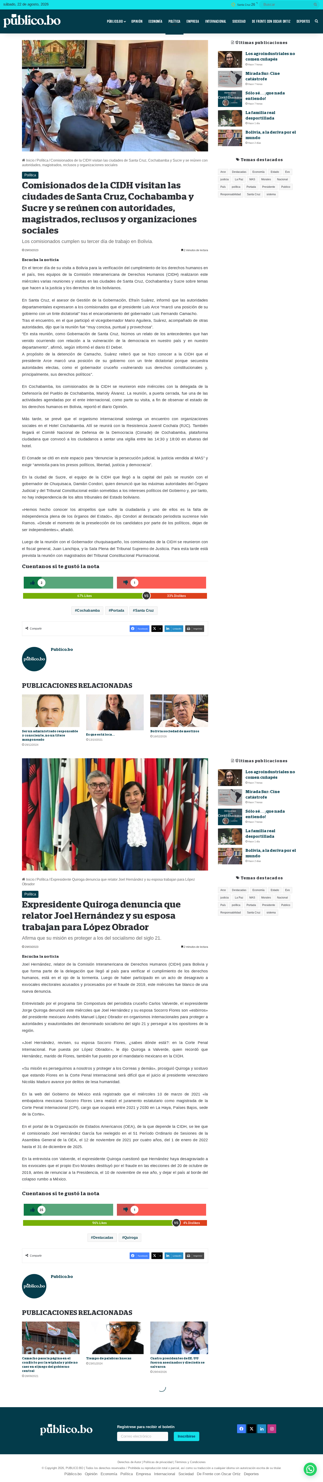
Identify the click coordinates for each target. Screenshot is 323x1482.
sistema (271, 194)
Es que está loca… (100, 734)
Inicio (29, 160)
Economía (155, 21)
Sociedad (239, 21)
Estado (275, 171)
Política (174, 21)
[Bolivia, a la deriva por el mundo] (230, 138)
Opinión (137, 21)
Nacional (282, 179)
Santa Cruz (144, 610)
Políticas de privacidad (157, 1462)
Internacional (215, 21)
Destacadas (239, 171)
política (236, 186)
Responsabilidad (230, 194)
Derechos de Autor (129, 1462)
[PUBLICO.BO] (31, 21)
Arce (223, 171)
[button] (310, 1469)
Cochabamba (88, 610)
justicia (224, 179)
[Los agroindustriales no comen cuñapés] (230, 59)
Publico (285, 186)
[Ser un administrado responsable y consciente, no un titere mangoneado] (51, 710)
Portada (117, 610)
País (223, 186)
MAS (252, 179)
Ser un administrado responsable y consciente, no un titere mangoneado (50, 735)
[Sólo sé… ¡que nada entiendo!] (230, 98)
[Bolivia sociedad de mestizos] (179, 710)
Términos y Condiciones (190, 1462)
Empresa (193, 21)
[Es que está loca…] (115, 712)
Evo (287, 171)
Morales (266, 179)
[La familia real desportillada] (230, 118)
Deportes (303, 21)
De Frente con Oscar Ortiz (271, 21)
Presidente (268, 186)
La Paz (239, 179)
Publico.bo (62, 650)
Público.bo (115, 21)
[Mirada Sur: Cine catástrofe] (230, 79)
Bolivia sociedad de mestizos (174, 731)
